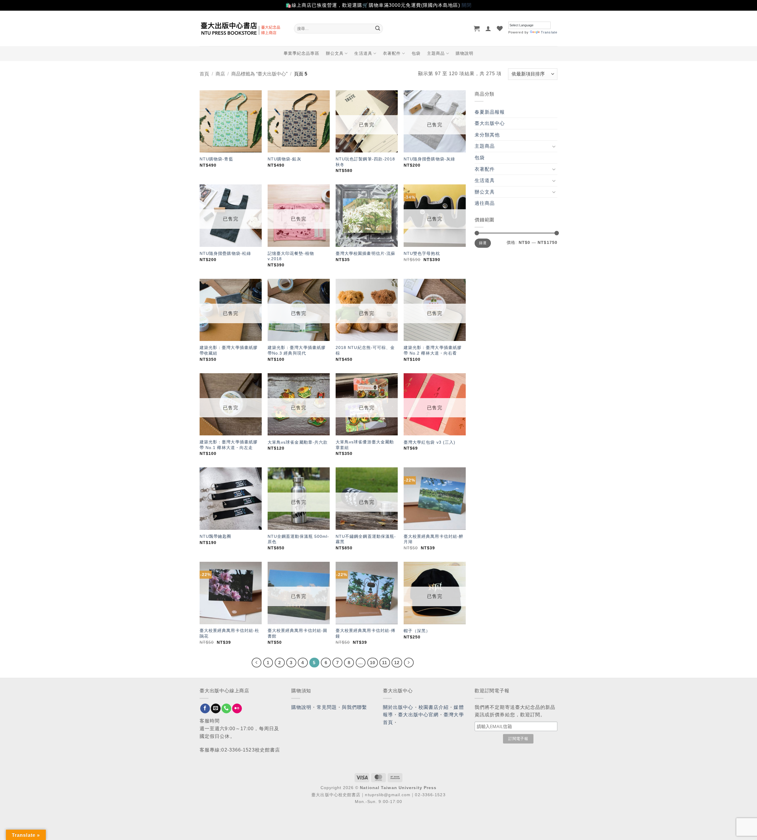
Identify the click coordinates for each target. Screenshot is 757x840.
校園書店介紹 (433, 707)
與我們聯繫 (354, 707)
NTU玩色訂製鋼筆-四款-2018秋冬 (365, 162)
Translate (549, 32)
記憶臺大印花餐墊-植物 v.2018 (291, 256)
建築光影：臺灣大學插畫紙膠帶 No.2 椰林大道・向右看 (433, 350)
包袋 (416, 53)
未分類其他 (487, 134)
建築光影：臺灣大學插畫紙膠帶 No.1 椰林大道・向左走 (229, 445)
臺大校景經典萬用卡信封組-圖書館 (297, 633)
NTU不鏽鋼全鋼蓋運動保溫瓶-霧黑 (366, 539)
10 (372, 662)
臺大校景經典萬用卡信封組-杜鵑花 (229, 633)
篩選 (482, 243)
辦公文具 (335, 53)
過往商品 (485, 203)
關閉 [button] (467, 5)
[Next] (409, 663)
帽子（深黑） (417, 630)
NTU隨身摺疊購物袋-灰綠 (429, 159)
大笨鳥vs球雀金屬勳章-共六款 (298, 442)
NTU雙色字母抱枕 (422, 253)
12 (396, 662)
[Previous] (257, 663)
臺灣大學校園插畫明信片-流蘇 (365, 253)
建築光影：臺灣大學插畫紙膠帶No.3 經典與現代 (297, 350)
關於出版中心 (398, 707)
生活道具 (363, 53)
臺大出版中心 (490, 123)
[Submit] (378, 28)
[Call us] (226, 709)
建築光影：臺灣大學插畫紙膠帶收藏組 (229, 350)
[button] (477, 28)
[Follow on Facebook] (205, 709)
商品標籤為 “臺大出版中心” (259, 73)
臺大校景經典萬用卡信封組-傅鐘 (365, 633)
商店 (220, 73)
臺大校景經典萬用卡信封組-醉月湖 (433, 539)
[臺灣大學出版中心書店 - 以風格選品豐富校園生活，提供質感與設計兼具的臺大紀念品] (242, 28)
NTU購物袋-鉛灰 (284, 159)
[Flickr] (237, 709)
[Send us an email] (216, 709)
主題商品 (436, 53)
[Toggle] (553, 146)
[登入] (488, 28)
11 (384, 662)
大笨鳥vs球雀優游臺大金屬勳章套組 (365, 445)
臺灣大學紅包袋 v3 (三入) (430, 442)
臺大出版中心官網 (418, 714)
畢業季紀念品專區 (301, 53)
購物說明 (464, 53)
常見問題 (327, 707)
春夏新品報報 (490, 112)
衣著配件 (392, 53)
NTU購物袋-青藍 (216, 159)
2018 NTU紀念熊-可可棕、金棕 (365, 350)
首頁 (204, 73)
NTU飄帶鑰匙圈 (216, 536)
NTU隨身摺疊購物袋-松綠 (225, 253)
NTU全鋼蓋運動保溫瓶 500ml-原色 (298, 539)
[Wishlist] (500, 28)
